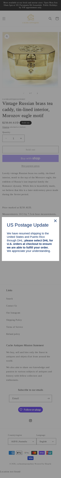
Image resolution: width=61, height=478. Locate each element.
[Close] (55, 221)
